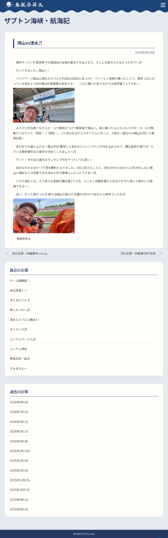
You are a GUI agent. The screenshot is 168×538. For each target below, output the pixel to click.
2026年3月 (17, 451)
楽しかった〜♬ (20, 310)
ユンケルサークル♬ (23, 339)
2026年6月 (17, 422)
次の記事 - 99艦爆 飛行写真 (138, 253)
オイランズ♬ (18, 329)
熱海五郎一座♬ (20, 358)
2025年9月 (17, 499)
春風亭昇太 (29, 4)
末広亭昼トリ (18, 290)
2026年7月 (17, 412)
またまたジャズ (20, 300)
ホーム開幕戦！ (20, 280)
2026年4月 (17, 441)
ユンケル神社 (18, 349)
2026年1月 (17, 470)
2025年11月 (17, 480)
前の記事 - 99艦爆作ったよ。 (31, 253)
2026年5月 (17, 431)
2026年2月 (17, 460)
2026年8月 (17, 402)
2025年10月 (17, 490)
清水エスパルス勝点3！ (25, 320)
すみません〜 (18, 368)
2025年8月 (17, 509)
